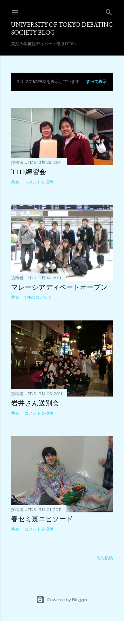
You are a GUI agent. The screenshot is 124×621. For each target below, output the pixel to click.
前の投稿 (104, 557)
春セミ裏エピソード (42, 518)
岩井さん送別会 (35, 403)
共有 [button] (15, 181)
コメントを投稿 (38, 181)
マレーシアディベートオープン (59, 287)
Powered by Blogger (67, 599)
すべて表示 (96, 81)
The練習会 (28, 171)
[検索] (109, 10)
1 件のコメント (38, 297)
